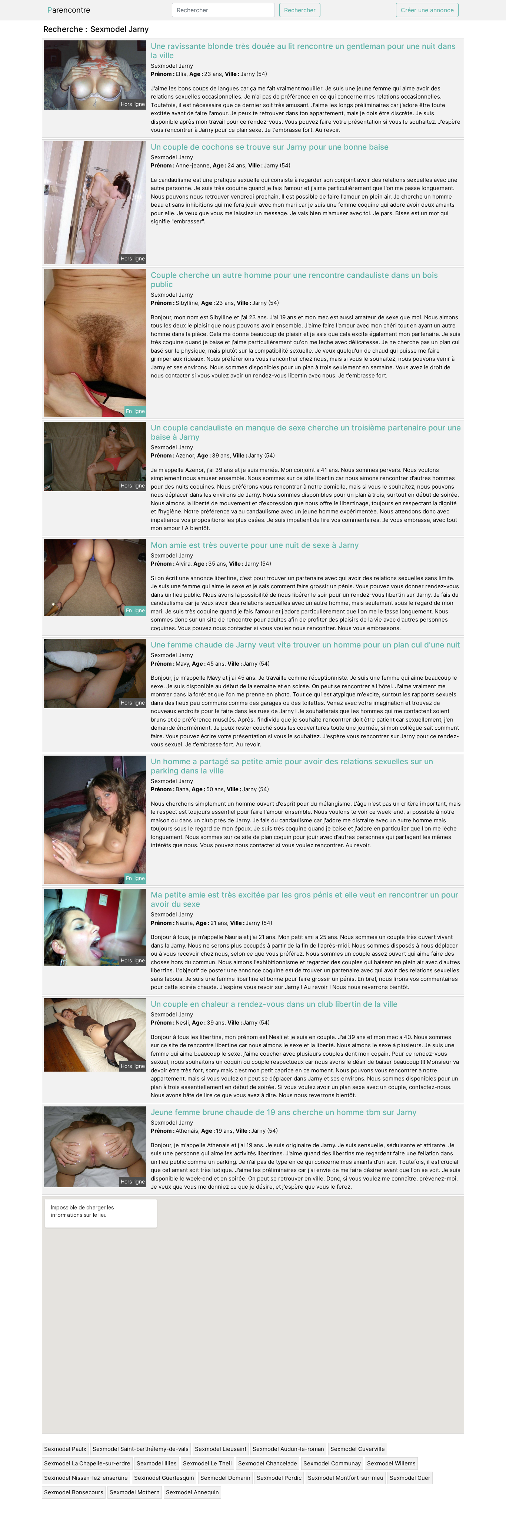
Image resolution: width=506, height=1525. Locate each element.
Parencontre (68, 10)
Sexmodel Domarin (225, 1477)
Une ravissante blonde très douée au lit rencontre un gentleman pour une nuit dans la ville (303, 50)
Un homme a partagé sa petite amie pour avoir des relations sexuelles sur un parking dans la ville (292, 766)
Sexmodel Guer (410, 1477)
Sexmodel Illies (157, 1463)
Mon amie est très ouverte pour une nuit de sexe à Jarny (255, 545)
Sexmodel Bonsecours (73, 1492)
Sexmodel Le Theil (207, 1463)
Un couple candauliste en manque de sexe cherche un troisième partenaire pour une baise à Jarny (306, 432)
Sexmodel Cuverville (357, 1448)
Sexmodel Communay (332, 1463)
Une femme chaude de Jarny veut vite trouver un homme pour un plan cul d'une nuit (305, 644)
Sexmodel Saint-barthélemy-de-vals (141, 1448)
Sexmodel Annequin (192, 1492)
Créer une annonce (427, 10)
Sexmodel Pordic (279, 1477)
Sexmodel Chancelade (267, 1463)
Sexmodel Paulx (65, 1448)
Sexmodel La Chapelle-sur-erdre (87, 1463)
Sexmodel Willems (391, 1463)
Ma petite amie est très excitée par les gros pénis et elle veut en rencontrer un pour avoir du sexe (304, 899)
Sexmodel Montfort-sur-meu (345, 1477)
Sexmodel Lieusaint (220, 1448)
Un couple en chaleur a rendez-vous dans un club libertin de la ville (274, 1004)
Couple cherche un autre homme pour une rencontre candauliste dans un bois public (294, 279)
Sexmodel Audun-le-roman (288, 1448)
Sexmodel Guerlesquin (164, 1477)
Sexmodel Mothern (135, 1492)
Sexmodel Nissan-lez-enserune (86, 1477)
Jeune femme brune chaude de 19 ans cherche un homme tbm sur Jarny (284, 1112)
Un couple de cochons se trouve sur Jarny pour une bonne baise (270, 146)
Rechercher (300, 10)
